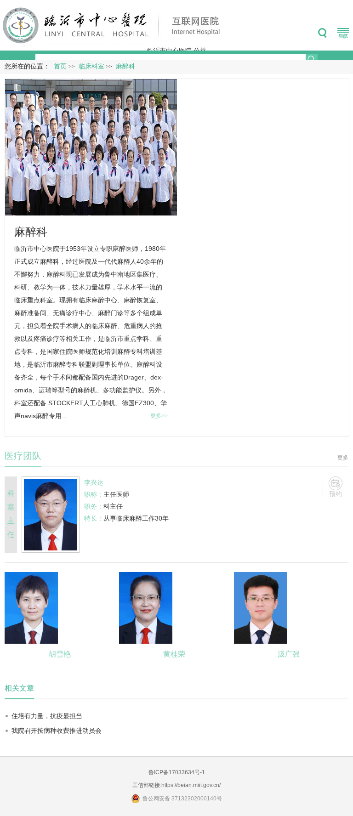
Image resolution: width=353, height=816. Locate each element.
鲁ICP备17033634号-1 (176, 772)
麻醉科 (30, 232)
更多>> (159, 416)
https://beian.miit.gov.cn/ (191, 785)
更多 (342, 457)
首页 (60, 66)
